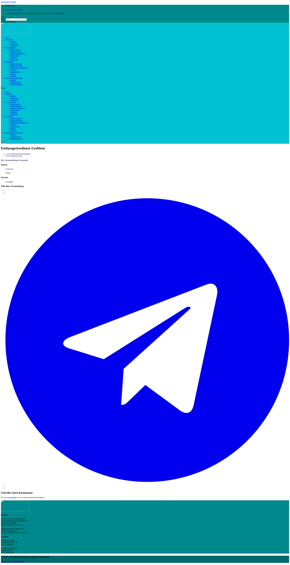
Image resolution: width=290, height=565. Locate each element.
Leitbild (13, 80)
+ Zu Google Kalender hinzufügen (17, 154)
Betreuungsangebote (17, 54)
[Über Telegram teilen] (147, 486)
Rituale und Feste (16, 66)
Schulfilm (13, 58)
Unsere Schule (10, 47)
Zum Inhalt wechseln (8, 2)
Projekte (13, 74)
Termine (13, 41)
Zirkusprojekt (15, 72)
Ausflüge (13, 76)
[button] (145, 17)
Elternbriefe (14, 45)
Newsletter (14, 43)
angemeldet (12, 497)
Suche (3, 19)
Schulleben (9, 62)
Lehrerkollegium (16, 52)
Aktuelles (8, 39)
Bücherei (13, 70)
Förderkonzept (15, 82)
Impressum (6, 561)
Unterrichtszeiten (16, 64)
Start (7, 37)
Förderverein (14, 56)
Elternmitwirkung (16, 84)
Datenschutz (18, 561)
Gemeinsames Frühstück (19, 68)
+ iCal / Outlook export (13, 156)
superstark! (14, 60)
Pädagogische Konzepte (14, 78)
